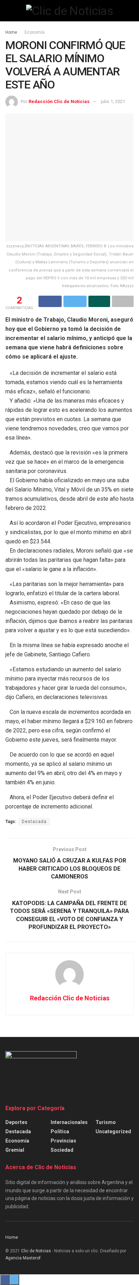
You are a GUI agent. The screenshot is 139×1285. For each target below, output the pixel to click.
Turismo (106, 1122)
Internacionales (69, 1122)
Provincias (63, 1141)
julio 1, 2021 (113, 101)
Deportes (16, 1122)
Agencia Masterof (23, 1258)
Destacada (34, 821)
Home (11, 32)
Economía (35, 32)
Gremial (14, 1150)
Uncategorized (113, 1131)
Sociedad (62, 1150)
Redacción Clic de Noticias (59, 101)
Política (60, 1131)
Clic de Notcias (36, 1250)
